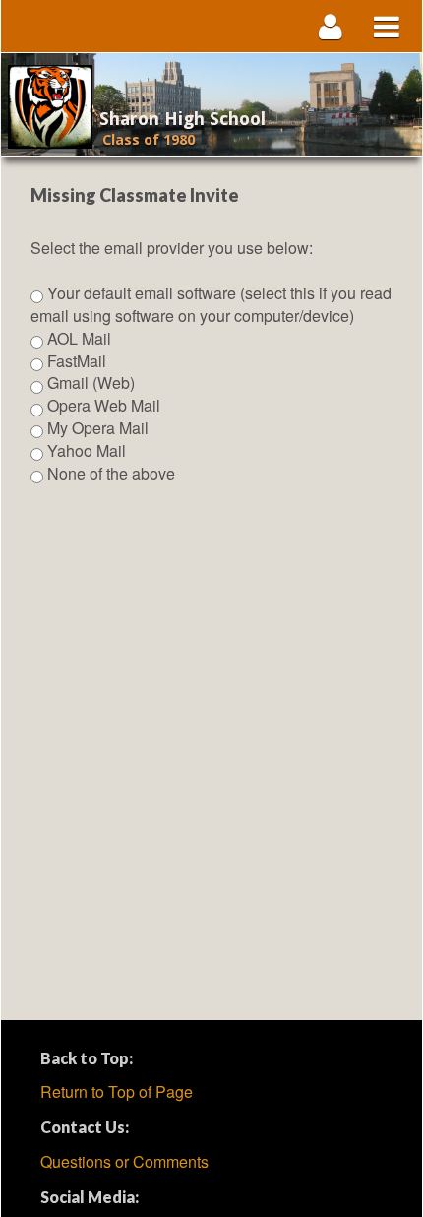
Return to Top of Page (116, 1091)
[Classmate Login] (331, 26)
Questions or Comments (124, 1161)
